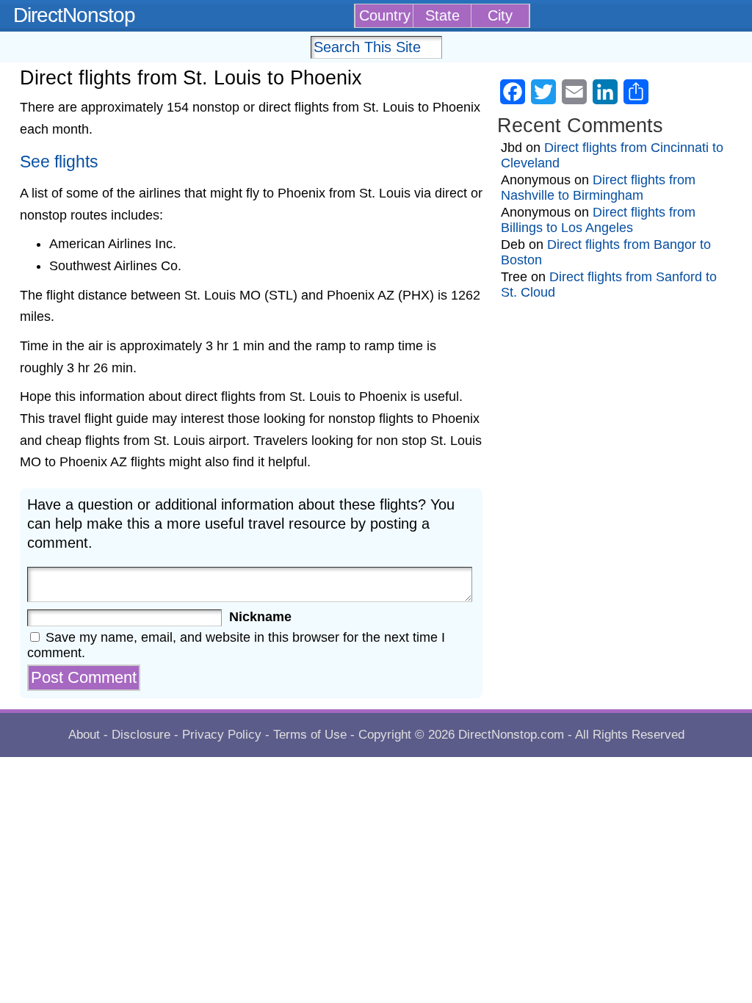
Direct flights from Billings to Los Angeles (598, 220)
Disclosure (141, 735)
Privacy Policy (221, 735)
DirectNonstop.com (511, 735)
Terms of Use (310, 735)
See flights (59, 162)
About (84, 735)
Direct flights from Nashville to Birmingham (598, 188)
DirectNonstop (74, 15)
